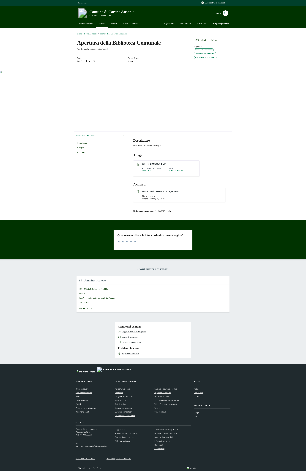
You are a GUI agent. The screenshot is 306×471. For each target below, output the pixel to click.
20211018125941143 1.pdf (154, 164)
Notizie (196, 388)
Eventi (196, 416)
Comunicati (198, 392)
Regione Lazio (82, 3)
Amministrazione (85, 23)
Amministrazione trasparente (166, 429)
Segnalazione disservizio (124, 437)
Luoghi (196, 412)
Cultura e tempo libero (124, 411)
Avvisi (196, 396)
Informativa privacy (162, 441)
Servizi (114, 23)
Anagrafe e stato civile (124, 396)
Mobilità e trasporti (161, 396)
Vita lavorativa (160, 411)
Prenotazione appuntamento (126, 433)
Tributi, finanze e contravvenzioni (167, 404)
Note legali (158, 444)
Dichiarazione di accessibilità (165, 433)
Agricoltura (169, 23)
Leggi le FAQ (120, 429)
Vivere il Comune (130, 23)
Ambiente (119, 392)
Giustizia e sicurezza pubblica (165, 388)
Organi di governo (83, 388)
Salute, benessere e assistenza (166, 400)
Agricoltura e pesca (122, 388)
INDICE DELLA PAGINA (85, 136)
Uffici (77, 396)
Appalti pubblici (121, 400)
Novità (102, 23)
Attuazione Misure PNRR (85, 458)
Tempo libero (185, 23)
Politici (78, 404)
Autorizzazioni (120, 404)
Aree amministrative (84, 392)
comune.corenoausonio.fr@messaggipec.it (92, 446)
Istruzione (201, 23)
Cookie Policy (159, 448)
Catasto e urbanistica (123, 408)
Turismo (157, 408)
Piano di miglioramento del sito (119, 458)
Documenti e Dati (82, 411)
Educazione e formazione (125, 415)
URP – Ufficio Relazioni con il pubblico (160, 191)
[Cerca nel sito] (225, 13)
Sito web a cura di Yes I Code (89, 468)
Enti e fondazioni (82, 400)
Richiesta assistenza (123, 441)
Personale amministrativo (86, 408)
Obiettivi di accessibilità (163, 437)
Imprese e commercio (162, 392)
